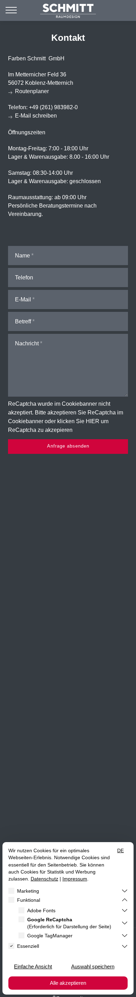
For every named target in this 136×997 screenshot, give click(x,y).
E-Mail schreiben (36, 116)
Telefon (24, 277)
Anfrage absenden (68, 446)
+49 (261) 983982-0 (53, 107)
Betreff (23, 321)
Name (22, 255)
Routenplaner (32, 91)
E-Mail (23, 299)
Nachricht (27, 343)
